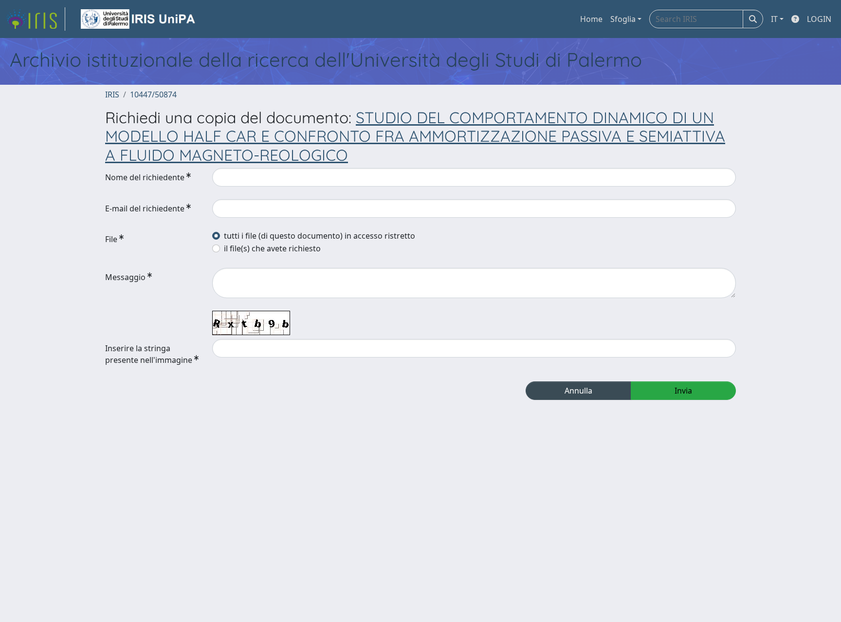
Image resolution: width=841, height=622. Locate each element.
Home (591, 19)
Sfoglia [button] (623, 19)
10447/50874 (153, 94)
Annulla (578, 390)
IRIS (112, 94)
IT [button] (774, 19)
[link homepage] (35, 19)
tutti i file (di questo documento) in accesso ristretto (319, 235)
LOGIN (819, 19)
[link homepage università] (138, 19)
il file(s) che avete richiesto (272, 248)
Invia (683, 390)
